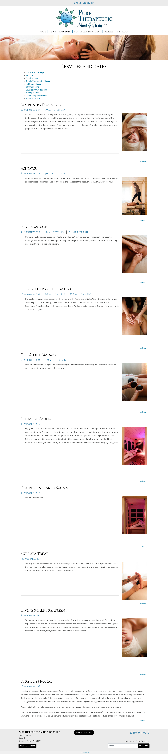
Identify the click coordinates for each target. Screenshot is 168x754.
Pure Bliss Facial (33, 98)
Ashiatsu (29, 75)
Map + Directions (27, 746)
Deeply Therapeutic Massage (39, 81)
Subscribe (143, 745)
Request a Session (84, 732)
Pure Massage (32, 78)
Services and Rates (60, 31)
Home (42, 31)
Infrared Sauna (32, 86)
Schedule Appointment (87, 31)
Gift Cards (123, 31)
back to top (143, 162)
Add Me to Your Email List (137, 741)
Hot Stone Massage (34, 84)
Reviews (109, 31)
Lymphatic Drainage (35, 72)
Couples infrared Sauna (36, 89)
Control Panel (84, 752)
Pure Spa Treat (32, 92)
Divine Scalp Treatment (36, 95)
